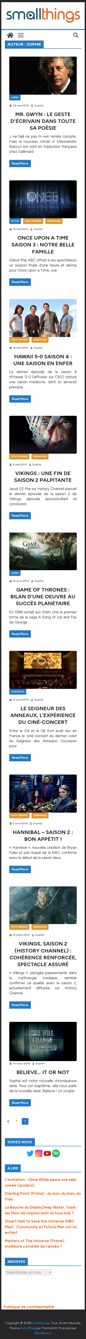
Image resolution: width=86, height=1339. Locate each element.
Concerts (17, 691)
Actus (15, 221)
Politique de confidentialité (29, 1307)
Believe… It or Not (43, 1072)
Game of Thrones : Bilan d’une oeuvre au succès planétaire (42, 596)
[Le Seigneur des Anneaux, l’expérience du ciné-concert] (43, 670)
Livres (15, 97)
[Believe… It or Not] (43, 1041)
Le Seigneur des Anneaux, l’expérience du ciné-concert (43, 715)
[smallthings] (10, 35)
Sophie (38, 105)
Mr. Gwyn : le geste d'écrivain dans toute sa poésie (43, 121)
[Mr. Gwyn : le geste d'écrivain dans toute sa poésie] (43, 75)
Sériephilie (54, 221)
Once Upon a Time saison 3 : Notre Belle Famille (43, 245)
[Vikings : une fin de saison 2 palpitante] (43, 435)
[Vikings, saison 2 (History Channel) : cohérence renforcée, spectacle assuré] (43, 905)
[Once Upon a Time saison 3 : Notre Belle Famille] (43, 199)
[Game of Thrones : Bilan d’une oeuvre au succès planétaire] (43, 551)
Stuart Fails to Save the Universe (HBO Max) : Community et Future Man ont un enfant (41, 1227)
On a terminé (33, 221)
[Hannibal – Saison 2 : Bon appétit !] (43, 793)
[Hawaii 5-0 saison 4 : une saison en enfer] (43, 318)
